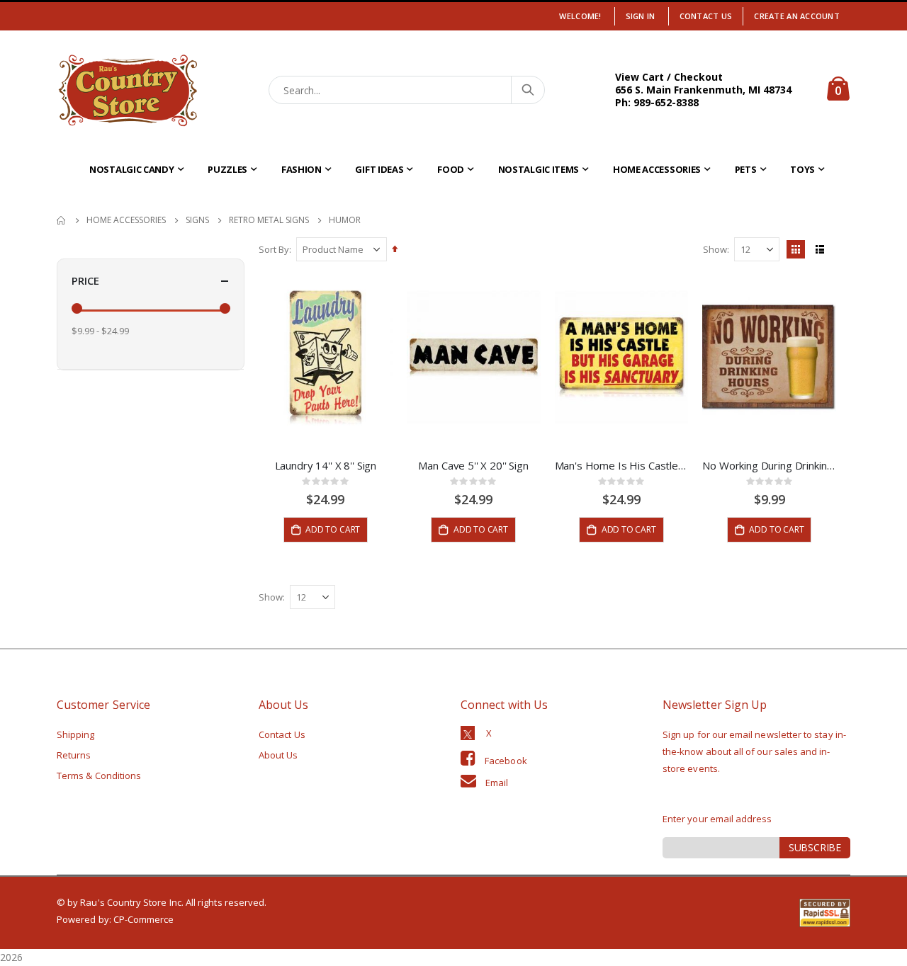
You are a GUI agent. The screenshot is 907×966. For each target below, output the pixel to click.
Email (496, 782)
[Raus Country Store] (127, 90)
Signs (197, 220)
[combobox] (407, 90)
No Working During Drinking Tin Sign (769, 465)
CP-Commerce (143, 919)
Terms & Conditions (99, 775)
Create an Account (797, 16)
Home (62, 220)
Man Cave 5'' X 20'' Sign (473, 465)
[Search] (527, 90)
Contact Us (706, 16)
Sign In (640, 16)
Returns (74, 755)
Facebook (506, 760)
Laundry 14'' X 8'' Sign (326, 465)
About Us (278, 755)
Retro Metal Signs (269, 220)
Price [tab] (85, 280)
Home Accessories (126, 220)
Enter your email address (717, 818)
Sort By (274, 249)
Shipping (76, 734)
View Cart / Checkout (669, 77)
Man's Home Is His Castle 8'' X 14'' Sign (622, 465)
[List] (820, 249)
